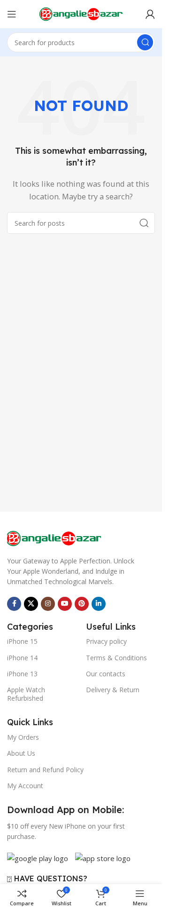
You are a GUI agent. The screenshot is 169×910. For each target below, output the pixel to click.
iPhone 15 (22, 641)
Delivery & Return (112, 689)
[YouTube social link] (65, 604)
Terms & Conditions (116, 657)
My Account (25, 785)
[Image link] (54, 537)
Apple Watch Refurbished (26, 694)
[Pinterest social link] (82, 604)
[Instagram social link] (48, 604)
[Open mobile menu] (11, 14)
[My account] (150, 14)
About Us (21, 753)
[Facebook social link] (14, 604)
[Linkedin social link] (99, 604)
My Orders (23, 737)
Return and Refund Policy (45, 769)
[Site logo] (81, 13)
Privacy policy (106, 641)
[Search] (145, 42)
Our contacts (105, 673)
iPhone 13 (22, 673)
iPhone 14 (22, 657)
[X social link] (31, 604)
